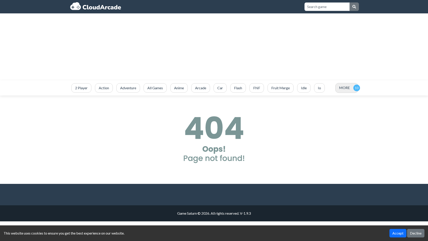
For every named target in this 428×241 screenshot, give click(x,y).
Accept (397, 233)
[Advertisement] (214, 47)
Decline (416, 233)
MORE (344, 87)
